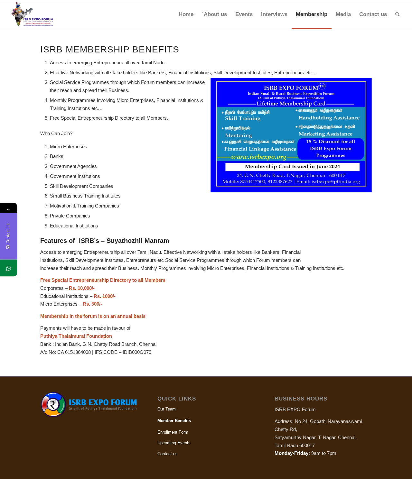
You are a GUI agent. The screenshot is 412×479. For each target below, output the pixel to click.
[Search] (397, 14)
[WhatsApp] (8, 267)
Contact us (167, 453)
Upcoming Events (174, 442)
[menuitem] (186, 14)
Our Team (166, 409)
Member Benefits (174, 420)
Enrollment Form (172, 432)
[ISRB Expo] (35, 14)
